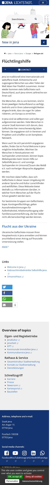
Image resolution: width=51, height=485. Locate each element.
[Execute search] (36, 19)
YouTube (15, 459)
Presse (10, 382)
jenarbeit (11, 343)
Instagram (25, 459)
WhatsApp (42, 459)
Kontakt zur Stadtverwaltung (21, 364)
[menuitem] (24, 344)
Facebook (6, 459)
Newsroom (12, 385)
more (4, 246)
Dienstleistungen (15, 367)
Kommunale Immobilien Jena (21, 349)
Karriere (11, 379)
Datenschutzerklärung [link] (32, 481)
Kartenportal (13, 388)
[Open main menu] (43, 2)
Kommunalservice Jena (18, 352)
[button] (7, 287)
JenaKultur (12, 339)
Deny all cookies (34, 476)
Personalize (12, 481)
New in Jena (10, 42)
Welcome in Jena (15, 267)
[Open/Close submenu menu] (44, 42)
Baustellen (12, 391)
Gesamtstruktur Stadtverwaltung (23, 361)
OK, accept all (15, 476)
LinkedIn (33, 459)
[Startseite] (5, 53)
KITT (9, 346)
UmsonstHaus (14, 276)
